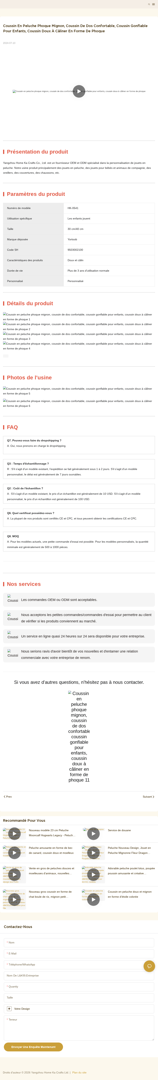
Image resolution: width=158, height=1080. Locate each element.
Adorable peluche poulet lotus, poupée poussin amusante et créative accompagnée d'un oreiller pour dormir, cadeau (131, 871)
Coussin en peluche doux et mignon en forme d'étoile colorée (130, 894)
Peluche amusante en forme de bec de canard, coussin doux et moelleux (51, 850)
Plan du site (79, 1072)
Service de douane (119, 830)
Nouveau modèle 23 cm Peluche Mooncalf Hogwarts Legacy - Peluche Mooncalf (51, 833)
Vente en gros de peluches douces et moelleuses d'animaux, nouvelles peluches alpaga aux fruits (51, 871)
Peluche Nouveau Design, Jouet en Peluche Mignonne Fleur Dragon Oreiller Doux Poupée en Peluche (129, 850)
